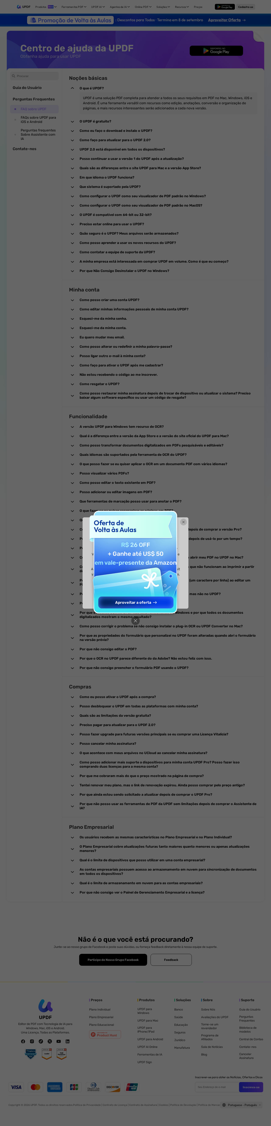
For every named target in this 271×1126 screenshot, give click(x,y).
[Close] (135, 620)
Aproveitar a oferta (133, 602)
